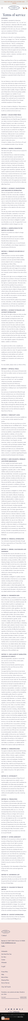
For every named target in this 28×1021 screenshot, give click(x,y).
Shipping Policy (5, 980)
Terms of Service (5, 983)
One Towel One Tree (6, 954)
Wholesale (4, 962)
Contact (3, 959)
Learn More (20, 1017)
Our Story (3, 957)
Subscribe (23, 997)
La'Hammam (16, 1012)
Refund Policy (4, 977)
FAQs (2, 974)
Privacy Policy (4, 971)
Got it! (5, 1019)
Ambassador (4, 951)
